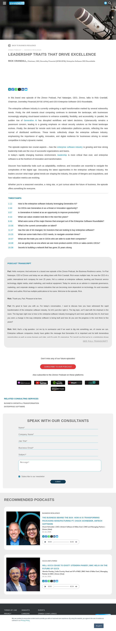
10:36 (10, 225)
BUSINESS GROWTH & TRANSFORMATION (21, 403)
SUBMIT (58, 482)
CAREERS (26, 614)
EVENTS (41, 610)
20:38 (10, 247)
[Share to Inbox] (26, 90)
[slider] (61, 542)
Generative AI (30, 120)
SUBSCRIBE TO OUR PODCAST (58, 367)
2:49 (10, 208)
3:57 (10, 212)
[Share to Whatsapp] (16, 90)
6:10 (10, 217)
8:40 (10, 221)
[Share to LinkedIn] (23, 90)
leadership (62, 155)
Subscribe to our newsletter (33, 476)
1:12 (10, 204)
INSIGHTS (26, 610)
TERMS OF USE (10, 610)
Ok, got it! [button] (99, 626)
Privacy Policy (25, 620)
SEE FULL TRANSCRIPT (95, 341)
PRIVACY (7, 614)
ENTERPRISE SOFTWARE (14, 407)
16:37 (10, 239)
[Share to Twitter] (19, 90)
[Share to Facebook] (13, 90)
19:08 (10, 243)
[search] (109, 3)
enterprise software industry (70, 147)
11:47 (10, 230)
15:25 (10, 234)
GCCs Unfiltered (49, 561)
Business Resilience (51, 513)
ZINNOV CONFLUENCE (47, 614)
